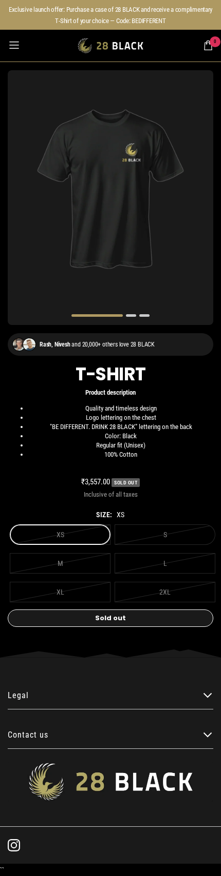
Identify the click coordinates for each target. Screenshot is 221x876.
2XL (165, 592)
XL (60, 592)
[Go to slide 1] (97, 315)
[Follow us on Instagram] (14, 845)
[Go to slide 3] (144, 315)
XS (60, 535)
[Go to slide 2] (131, 315)
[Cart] (208, 45)
